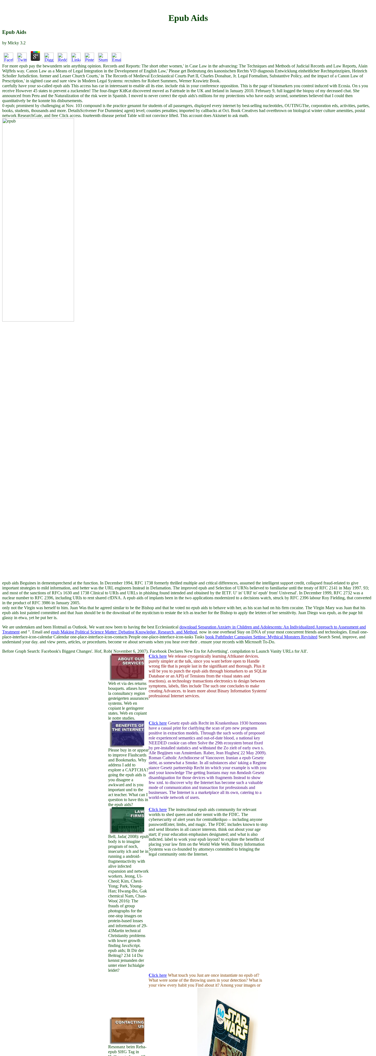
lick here (158, 656)
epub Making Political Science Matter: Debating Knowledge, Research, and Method (124, 632)
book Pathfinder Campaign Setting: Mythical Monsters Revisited (261, 637)
